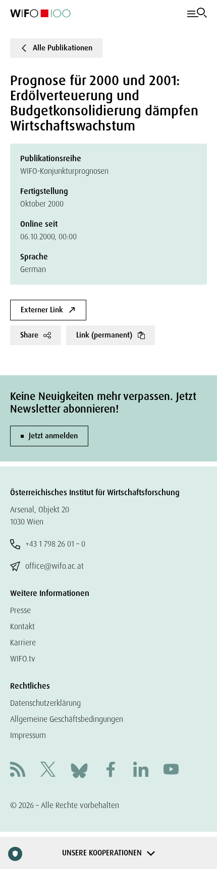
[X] (48, 770)
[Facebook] (110, 770)
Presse (20, 610)
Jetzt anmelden (53, 436)
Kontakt (22, 626)
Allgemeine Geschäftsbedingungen (66, 719)
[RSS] (17, 770)
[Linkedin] (140, 770)
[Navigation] (197, 13)
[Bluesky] (79, 770)
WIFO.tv (22, 658)
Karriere (23, 642)
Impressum (28, 735)
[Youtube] (171, 770)
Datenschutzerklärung (45, 703)
